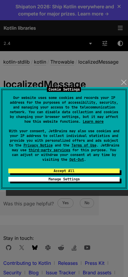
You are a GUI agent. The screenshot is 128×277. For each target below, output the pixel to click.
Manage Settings (64, 179)
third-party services (49, 150)
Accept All (64, 171)
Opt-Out (76, 159)
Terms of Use (83, 145)
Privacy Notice (38, 145)
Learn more (93, 121)
